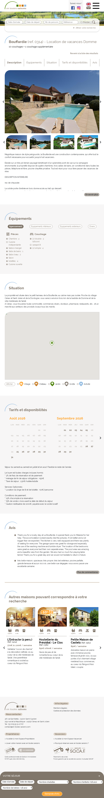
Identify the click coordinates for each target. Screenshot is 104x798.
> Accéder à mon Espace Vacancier (67, 739)
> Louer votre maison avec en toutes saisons (22, 743)
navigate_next (99, 101)
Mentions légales (60, 708)
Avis (94, 62)
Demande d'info (52, 794)
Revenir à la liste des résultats (84, 53)
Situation (52, 62)
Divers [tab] (92, 226)
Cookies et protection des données (67, 711)
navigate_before (2, 101)
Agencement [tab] (15, 226)
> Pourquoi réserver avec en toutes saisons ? (71, 743)
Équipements (34, 62)
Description (14, 62)
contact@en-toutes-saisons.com (17, 727)
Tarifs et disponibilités (74, 62)
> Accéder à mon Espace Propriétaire (19, 739)
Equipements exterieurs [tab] (70, 226)
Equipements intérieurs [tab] (41, 226)
